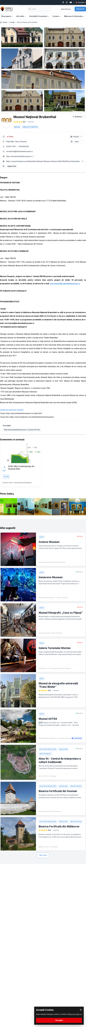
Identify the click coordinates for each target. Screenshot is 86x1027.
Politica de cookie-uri (74, 1014)
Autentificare (66, 9)
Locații (12, 22)
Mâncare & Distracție (73, 16)
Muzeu (17, 127)
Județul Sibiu (63, 749)
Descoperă (6, 16)
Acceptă (58, 1020)
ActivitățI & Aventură (38, 16)
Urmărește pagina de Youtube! (12, 410)
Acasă (5, 22)
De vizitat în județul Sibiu (48, 749)
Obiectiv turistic (30, 127)
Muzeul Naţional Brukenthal (22, 482)
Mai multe (43, 855)
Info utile (20, 16)
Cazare (55, 16)
